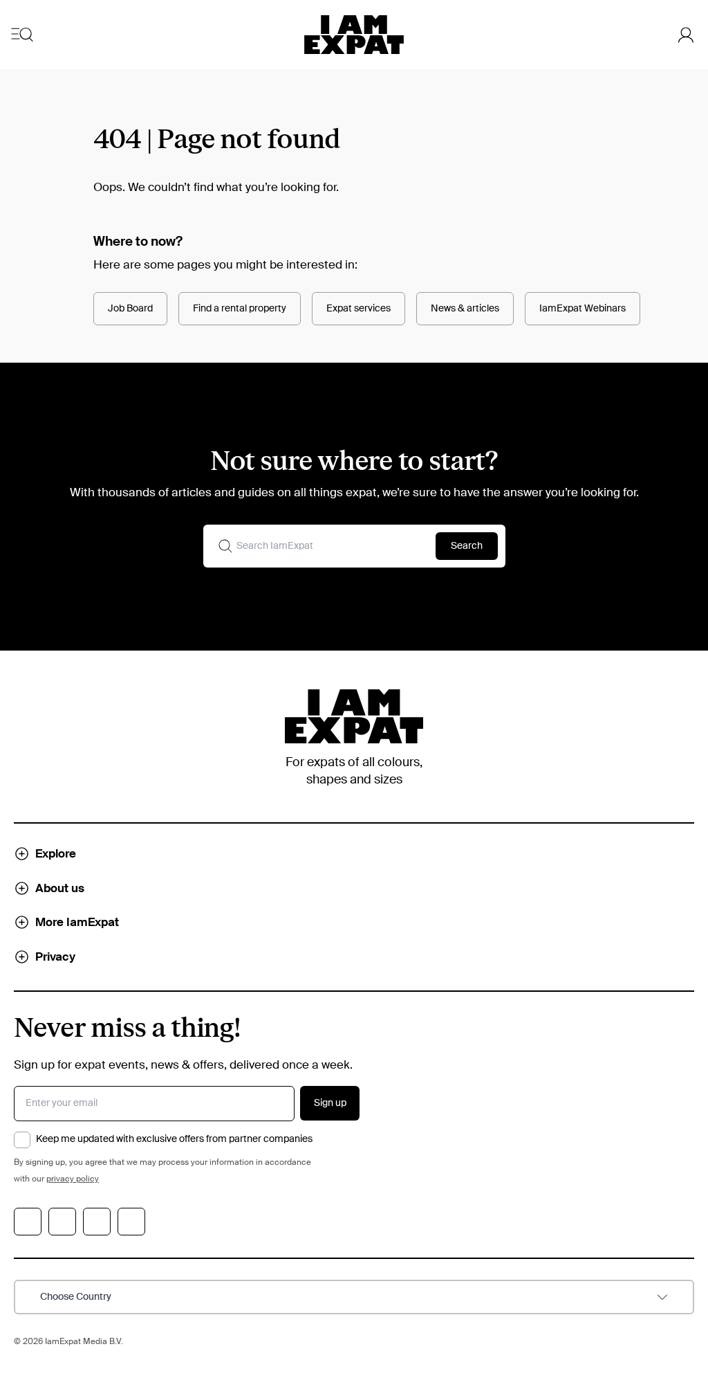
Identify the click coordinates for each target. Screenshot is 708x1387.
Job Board (130, 309)
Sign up (330, 1103)
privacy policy (72, 1179)
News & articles (465, 309)
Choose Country (75, 1297)
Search (467, 546)
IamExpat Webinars (582, 309)
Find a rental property (239, 309)
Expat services (358, 309)
